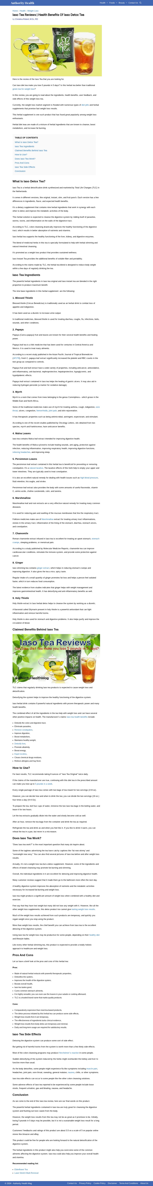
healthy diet (94, 935)
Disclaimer (112, 1183)
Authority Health (22, 3)
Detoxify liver (19, 744)
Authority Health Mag (22, 1183)
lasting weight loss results (83, 909)
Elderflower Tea (21, 1169)
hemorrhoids (42, 410)
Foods (112, 3)
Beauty (122, 3)
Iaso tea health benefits (77, 717)
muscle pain (91, 1069)
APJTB (16, 358)
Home (15, 11)
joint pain (53, 410)
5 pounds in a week (43, 784)
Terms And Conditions (128, 1183)
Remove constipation (23, 730)
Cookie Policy (99, 1183)
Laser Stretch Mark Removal (26, 1173)
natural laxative (36, 468)
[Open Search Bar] (140, 3)
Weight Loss (32, 11)
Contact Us (133, 3)
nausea (71, 1072)
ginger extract (43, 568)
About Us (144, 1183)
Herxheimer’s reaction (69, 1053)
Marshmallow (47, 519)
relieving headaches (21, 452)
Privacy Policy (85, 1183)
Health (102, 3)
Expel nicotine (20, 754)
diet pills (85, 105)
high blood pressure (89, 478)
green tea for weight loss (24, 89)
